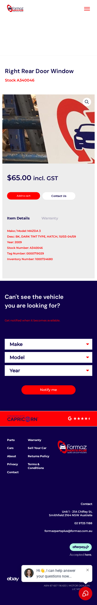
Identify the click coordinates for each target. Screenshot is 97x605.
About (11, 456)
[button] (87, 102)
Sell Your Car (37, 448)
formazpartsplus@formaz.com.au (68, 531)
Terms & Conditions (36, 466)
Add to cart (23, 195)
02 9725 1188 (83, 523)
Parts (11, 440)
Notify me (48, 390)
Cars (10, 448)
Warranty (34, 440)
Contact (13, 472)
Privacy (12, 464)
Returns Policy (38, 456)
